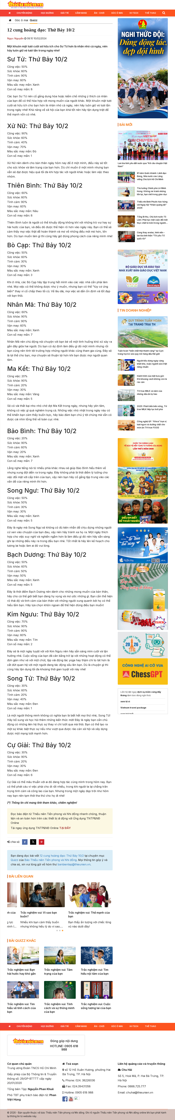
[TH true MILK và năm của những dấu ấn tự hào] (126, 395)
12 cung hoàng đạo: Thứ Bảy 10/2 (62, 855)
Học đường (47, 13)
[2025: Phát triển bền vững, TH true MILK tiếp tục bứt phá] (126, 410)
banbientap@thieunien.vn (74, 864)
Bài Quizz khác (22, 941)
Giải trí (64, 13)
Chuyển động (24, 13)
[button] (164, 13)
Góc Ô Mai (117, 13)
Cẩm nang (81, 13)
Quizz (33, 20)
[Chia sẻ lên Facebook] (25, 842)
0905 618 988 (69, 1047)
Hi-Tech (134, 13)
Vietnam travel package (133, 707)
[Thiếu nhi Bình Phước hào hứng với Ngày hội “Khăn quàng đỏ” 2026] (126, 205)
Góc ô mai (21, 20)
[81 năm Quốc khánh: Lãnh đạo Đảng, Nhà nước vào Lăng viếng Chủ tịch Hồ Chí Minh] (126, 177)
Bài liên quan (21, 876)
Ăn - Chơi (99, 13)
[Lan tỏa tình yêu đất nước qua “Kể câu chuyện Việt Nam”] (143, 145)
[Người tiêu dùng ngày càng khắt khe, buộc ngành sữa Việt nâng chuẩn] (126, 364)
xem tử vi (125, 701)
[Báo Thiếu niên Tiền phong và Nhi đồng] (25, 4)
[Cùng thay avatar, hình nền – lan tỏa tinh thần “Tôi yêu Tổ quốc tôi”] (126, 236)
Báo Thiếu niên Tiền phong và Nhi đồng (50, 860)
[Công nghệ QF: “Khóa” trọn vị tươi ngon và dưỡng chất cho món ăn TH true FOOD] (126, 425)
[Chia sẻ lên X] (33, 842)
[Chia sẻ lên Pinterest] (41, 842)
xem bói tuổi (126, 714)
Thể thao (150, 13)
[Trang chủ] (10, 20)
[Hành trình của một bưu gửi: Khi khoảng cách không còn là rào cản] (126, 379)
